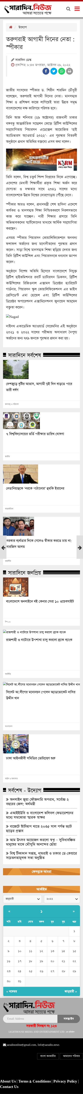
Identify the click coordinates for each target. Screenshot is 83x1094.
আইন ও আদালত (11, 778)
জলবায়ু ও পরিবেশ (12, 404)
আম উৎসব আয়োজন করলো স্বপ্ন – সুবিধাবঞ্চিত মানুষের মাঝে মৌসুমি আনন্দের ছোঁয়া (40, 842)
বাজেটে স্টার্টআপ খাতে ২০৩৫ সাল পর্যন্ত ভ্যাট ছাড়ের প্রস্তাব (39, 828)
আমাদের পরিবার (71, 1056)
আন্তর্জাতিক (9, 508)
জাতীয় (7, 456)
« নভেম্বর (11, 991)
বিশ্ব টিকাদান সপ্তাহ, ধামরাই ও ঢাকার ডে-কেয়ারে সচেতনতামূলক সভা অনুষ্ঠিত (41, 855)
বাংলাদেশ (8, 726)
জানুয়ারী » (71, 991)
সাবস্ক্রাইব (69, 1019)
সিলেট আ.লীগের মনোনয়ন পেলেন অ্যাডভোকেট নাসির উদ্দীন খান (40, 695)
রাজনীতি (8, 561)
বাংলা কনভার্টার (48, 1056)
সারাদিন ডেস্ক (23, 60)
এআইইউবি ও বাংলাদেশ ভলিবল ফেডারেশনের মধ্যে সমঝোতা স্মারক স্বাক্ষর (39, 815)
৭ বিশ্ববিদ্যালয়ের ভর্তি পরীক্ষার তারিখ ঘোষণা (35, 434)
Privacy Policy (65, 1081)
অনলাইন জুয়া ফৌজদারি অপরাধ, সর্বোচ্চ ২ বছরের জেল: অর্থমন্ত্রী (37, 801)
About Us (8, 1081)
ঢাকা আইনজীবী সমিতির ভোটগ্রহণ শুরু (30, 758)
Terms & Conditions (35, 1081)
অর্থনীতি (8, 674)
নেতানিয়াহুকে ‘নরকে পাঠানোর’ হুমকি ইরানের (35, 488)
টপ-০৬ (7, 621)
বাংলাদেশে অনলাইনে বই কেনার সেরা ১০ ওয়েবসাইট (40, 601)
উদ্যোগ (23, 27)
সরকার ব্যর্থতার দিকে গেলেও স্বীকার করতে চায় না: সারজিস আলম (39, 543)
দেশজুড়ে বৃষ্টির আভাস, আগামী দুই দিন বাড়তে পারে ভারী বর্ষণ (39, 387)
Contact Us (9, 1087)
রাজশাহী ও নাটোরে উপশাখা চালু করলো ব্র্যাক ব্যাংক (39, 640)
